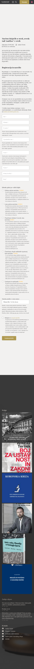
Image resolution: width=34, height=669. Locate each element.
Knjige (4, 410)
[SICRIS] (3, 639)
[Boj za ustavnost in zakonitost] (17, 457)
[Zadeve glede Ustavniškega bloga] (3, 636)
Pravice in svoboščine (9, 46)
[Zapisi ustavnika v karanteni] (17, 518)
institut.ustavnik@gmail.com (11, 111)
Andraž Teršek (21, 45)
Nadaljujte (9, 338)
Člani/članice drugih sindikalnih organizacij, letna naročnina (16, 252)
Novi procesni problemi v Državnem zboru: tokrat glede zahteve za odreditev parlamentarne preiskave (16, 604)
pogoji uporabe (16, 318)
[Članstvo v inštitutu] (3, 631)
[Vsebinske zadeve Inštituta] (3, 634)
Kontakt (5, 626)
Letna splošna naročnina (13, 204)
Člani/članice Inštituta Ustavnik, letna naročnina (14, 219)
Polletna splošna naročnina (14, 190)
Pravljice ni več (6, 609)
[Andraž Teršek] (3, 628)
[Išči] (16, 2)
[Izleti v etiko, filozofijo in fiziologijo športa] (17, 549)
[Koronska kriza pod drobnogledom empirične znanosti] (17, 488)
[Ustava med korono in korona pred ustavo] (17, 427)
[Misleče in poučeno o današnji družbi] (17, 579)
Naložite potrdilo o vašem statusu (10, 299)
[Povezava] (5, 2)
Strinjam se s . (12, 318)
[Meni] (13, 2)
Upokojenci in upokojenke (14, 281)
